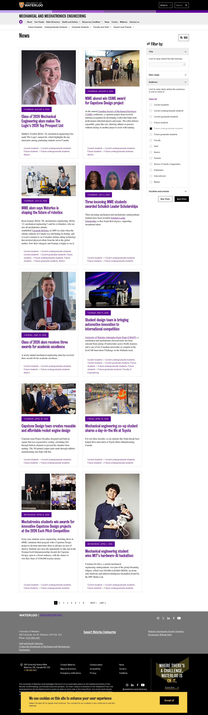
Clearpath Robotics (40, 230)
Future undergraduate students (168, 128)
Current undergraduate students (168, 111)
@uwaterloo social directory (135, 689)
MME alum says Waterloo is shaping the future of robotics (42, 210)
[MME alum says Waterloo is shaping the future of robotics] (49, 180)
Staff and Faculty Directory (31, 643)
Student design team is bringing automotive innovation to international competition (106, 324)
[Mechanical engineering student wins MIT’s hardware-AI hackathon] (112, 506)
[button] (165, 5)
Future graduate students (165, 134)
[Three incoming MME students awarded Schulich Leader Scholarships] (112, 177)
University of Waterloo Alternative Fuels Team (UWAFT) (111, 337)
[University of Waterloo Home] (31, 5)
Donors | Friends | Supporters (167, 164)
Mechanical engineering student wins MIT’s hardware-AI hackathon (109, 553)
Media (157, 182)
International (160, 176)
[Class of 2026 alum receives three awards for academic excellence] (49, 301)
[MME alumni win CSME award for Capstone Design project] (112, 68)
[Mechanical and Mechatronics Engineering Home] (20, 21)
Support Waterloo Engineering (100, 632)
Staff (156, 146)
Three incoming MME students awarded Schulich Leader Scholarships (111, 204)
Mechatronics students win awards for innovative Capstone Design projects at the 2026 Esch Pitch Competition (48, 526)
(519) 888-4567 (33, 637)
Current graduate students (166, 117)
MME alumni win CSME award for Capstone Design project (105, 100)
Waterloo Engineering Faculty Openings (166, 631)
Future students (161, 122)
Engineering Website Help (160, 634)
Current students (161, 105)
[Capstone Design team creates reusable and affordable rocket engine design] (49, 398)
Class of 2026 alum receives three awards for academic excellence (45, 344)
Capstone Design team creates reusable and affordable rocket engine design (49, 428)
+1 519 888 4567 (30, 670)
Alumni (157, 152)
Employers (158, 170)
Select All (153, 99)
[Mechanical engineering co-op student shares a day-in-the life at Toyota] (112, 398)
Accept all (169, 700)
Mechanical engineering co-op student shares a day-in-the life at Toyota (111, 428)
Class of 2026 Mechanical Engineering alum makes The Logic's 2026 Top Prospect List (42, 121)
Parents (157, 158)
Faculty (157, 140)
